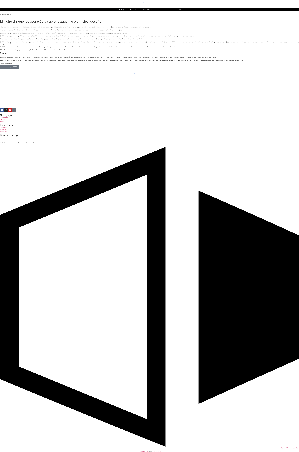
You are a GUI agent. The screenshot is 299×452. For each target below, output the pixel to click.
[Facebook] (2, 110)
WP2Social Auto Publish (143, 451)
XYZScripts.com (157, 451)
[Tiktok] (14, 110)
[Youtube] (10, 110)
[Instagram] (6, 110)
